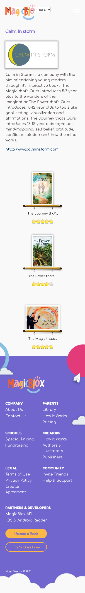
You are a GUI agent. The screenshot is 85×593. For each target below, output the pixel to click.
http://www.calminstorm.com (31, 149)
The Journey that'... (42, 213)
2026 (28, 571)
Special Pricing (19, 439)
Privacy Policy (18, 480)
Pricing (49, 422)
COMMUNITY (53, 468)
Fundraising (16, 445)
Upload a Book (26, 533)
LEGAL (11, 468)
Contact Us (16, 416)
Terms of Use (17, 474)
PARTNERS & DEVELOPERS (28, 507)
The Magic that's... (42, 338)
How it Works (55, 416)
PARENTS (50, 403)
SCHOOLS (13, 433)
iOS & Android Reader (26, 520)
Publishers (53, 457)
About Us (14, 410)
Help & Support (57, 480)
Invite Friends (55, 474)
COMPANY (14, 403)
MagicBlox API (18, 514)
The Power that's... (42, 276)
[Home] (22, 12)
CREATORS (51, 433)
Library (49, 410)
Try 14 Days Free (26, 547)
